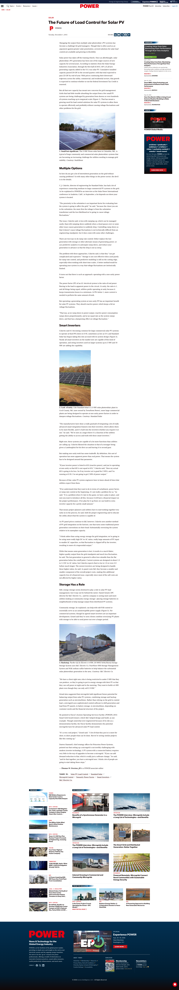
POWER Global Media (153, 129)
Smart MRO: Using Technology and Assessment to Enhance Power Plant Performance (156, 84)
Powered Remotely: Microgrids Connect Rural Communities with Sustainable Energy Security (130, 877)
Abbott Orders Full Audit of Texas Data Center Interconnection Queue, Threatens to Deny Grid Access (58, 894)
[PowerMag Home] (89, 6)
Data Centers (53, 806)
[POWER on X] (40, 965)
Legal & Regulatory (55, 889)
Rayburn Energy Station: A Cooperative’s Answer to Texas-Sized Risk (109, 905)
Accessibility (89, 967)
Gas (50, 875)
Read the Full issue (78, 909)
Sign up (145, 967)
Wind (50, 820)
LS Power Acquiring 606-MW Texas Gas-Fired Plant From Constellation (57, 879)
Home (3, 10)
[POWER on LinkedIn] (43, 965)
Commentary (52, 861)
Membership (85, 961)
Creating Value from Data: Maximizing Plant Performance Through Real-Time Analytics (157, 63)
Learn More (119, 947)
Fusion (51, 848)
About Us (93, 961)
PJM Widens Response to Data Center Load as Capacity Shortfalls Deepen (58, 796)
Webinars (148, 42)
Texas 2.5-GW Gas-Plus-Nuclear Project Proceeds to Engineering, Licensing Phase (57, 838)
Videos (147, 110)
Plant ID (148, 6)
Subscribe (127, 969)
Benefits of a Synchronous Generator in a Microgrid (89, 816)
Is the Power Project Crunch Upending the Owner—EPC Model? (81, 905)
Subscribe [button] (166, 6)
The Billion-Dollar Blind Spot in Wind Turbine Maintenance (57, 824)
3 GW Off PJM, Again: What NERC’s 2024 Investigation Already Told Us (58, 865)
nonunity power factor (85, 777)
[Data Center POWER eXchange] (164, 2)
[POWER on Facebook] (36, 965)
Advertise (158, 6)
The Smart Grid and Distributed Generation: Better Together (126, 846)
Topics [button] (12, 6)
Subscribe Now (157, 170)
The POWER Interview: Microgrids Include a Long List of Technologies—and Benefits (131, 816)
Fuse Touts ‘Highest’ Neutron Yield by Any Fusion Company (56, 851)
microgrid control (66, 777)
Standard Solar (96, 774)
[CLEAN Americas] (174, 2)
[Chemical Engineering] (135, 2)
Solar (8, 10)
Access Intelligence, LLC (85, 980)
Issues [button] (34, 6)
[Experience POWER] (150, 2)
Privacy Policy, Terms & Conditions (83, 963)
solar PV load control (79, 774)
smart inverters (103, 777)
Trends (51, 793)
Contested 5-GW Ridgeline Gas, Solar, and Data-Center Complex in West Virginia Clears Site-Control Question (58, 812)
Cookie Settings (78, 967)
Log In (174, 6)
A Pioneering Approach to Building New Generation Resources (138, 904)
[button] (2, 6)
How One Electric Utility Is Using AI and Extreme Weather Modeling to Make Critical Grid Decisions (157, 98)
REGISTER (147, 74)
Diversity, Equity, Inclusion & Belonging (85, 965)
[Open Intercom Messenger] (175, 984)
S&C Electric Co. (65, 780)
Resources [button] (26, 6)
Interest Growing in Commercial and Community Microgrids (87, 876)
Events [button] (18, 6)
